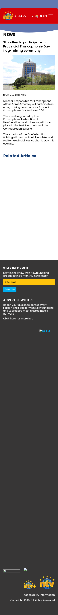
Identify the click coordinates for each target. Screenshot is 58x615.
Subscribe (10, 289)
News (6, 95)
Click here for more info (18, 318)
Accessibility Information (39, 595)
